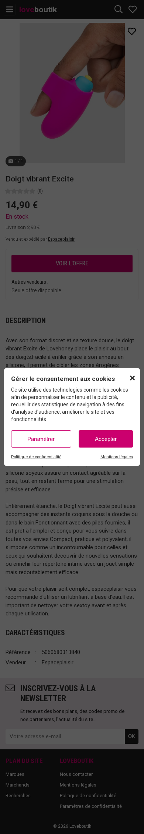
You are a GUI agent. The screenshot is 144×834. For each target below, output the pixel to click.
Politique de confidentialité (36, 457)
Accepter (106, 439)
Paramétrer (41, 439)
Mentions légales (116, 457)
